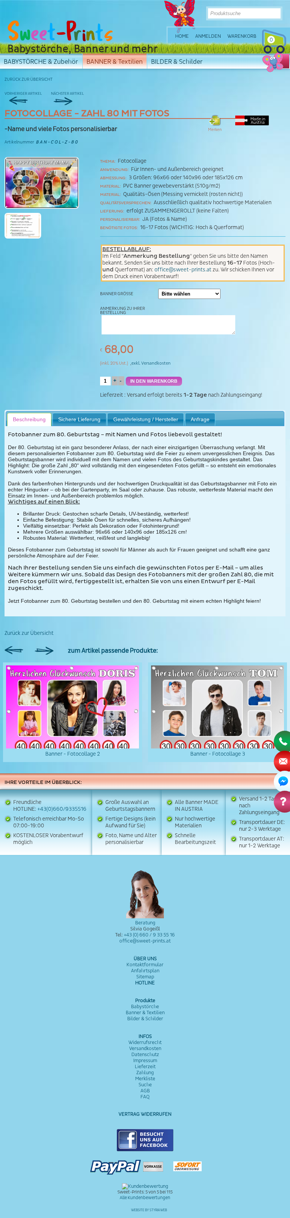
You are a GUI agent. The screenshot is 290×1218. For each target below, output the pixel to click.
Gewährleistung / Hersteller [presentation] (145, 419)
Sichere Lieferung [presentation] (79, 419)
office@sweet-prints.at (182, 269)
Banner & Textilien (145, 1013)
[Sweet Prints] (60, 31)
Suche (145, 1085)
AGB (145, 1091)
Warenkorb (241, 36)
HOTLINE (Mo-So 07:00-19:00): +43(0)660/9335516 (287, 61)
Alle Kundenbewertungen (145, 1198)
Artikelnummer (19, 142)
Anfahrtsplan (145, 971)
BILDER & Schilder (177, 62)
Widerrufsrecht (145, 1042)
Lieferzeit (111, 395)
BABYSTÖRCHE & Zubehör (41, 62)
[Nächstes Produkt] (73, 97)
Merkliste (145, 1079)
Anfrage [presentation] (200, 419)
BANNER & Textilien (114, 62)
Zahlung (145, 1073)
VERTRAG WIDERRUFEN (145, 1114)
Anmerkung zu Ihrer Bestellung (122, 310)
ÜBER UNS (145, 959)
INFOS (145, 1036)
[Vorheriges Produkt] (27, 97)
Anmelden (208, 36)
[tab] (29, 419)
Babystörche (145, 1007)
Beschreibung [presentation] (29, 419)
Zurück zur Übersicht (28, 79)
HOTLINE (145, 983)
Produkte (145, 1001)
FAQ (145, 1097)
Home (182, 36)
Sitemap (145, 977)
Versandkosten (145, 1049)
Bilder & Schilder (145, 1019)
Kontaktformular (145, 965)
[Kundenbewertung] (145, 1186)
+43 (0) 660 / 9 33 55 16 (149, 935)
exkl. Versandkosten (151, 363)
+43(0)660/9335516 (61, 809)
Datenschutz (145, 1055)
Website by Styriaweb (149, 1210)
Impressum (145, 1061)
